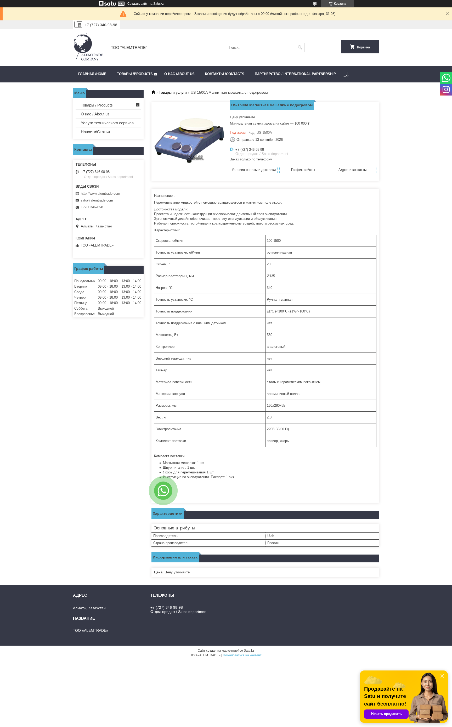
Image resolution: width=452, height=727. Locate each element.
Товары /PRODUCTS (135, 74)
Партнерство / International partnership (295, 74)
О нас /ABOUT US (179, 74)
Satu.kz (249, 650)
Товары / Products (97, 105)
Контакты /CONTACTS (224, 74)
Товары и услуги (173, 92)
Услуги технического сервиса (107, 123)
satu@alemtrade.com (97, 200)
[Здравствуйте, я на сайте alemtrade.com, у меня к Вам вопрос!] (163, 491)
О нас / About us (95, 114)
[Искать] (299, 47)
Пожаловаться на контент (242, 655)
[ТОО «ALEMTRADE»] (88, 47)
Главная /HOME (92, 74)
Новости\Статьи (95, 132)
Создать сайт (137, 3)
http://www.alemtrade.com (100, 193)
